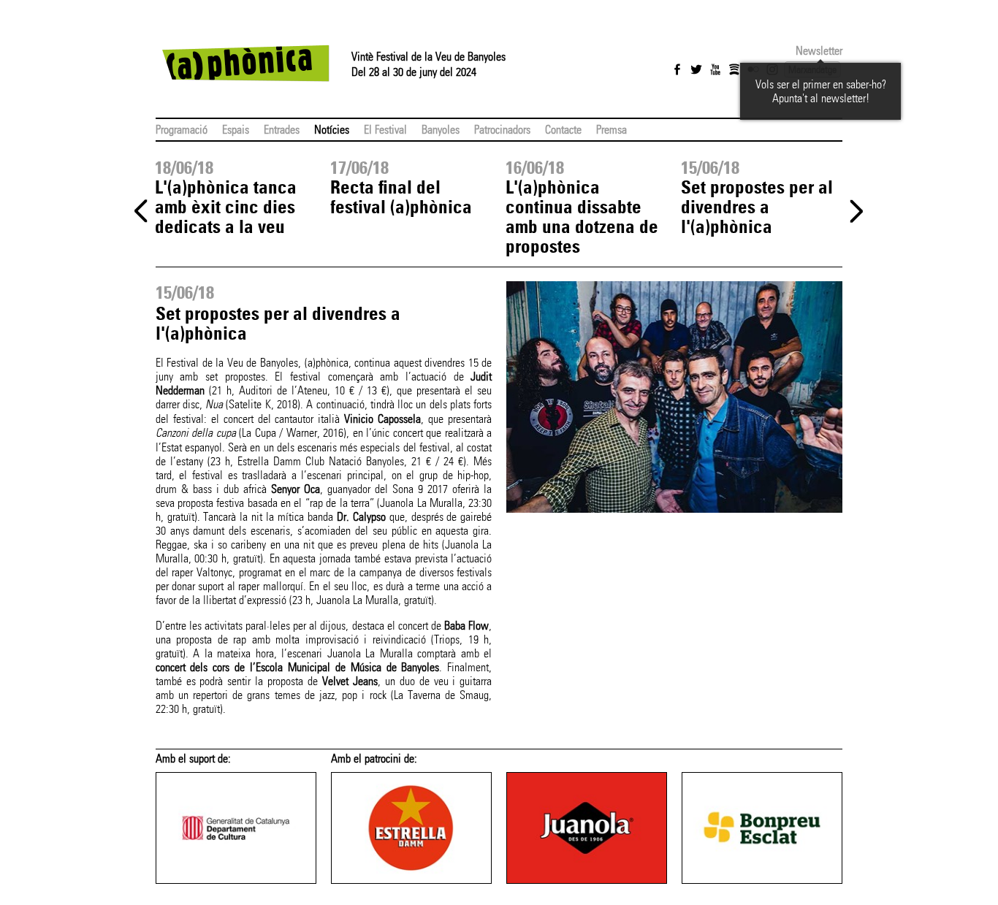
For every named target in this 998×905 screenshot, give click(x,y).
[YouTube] (715, 69)
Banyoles (441, 130)
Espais (235, 130)
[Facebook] (677, 69)
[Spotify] (734, 69)
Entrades (282, 130)
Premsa (611, 130)
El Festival (385, 130)
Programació (181, 130)
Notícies (331, 130)
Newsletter (819, 51)
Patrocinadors (502, 130)
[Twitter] (696, 69)
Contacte (563, 130)
